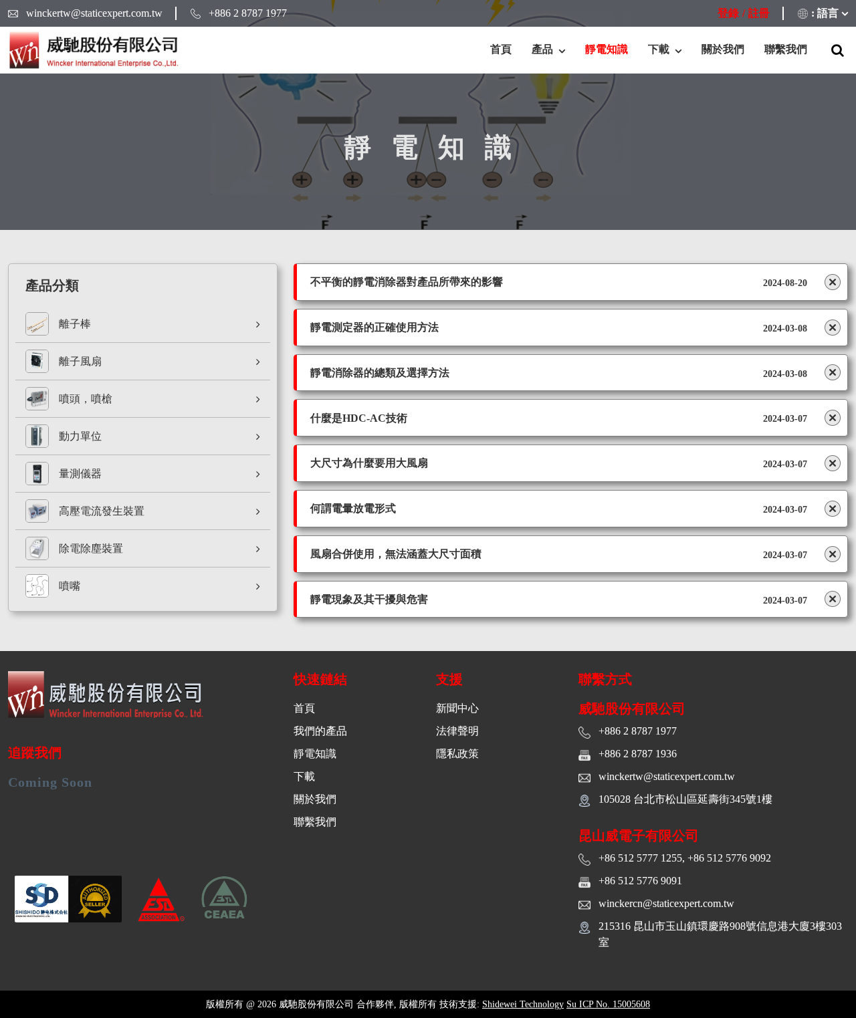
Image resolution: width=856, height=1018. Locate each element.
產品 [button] (544, 49)
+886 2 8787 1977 (248, 13)
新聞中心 (457, 708)
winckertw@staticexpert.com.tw (94, 13)
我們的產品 (320, 731)
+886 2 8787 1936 (638, 753)
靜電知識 (606, 49)
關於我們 (723, 49)
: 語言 (825, 13)
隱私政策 (457, 753)
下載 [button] (660, 49)
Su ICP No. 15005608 (608, 1004)
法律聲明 (457, 731)
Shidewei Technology (523, 1004)
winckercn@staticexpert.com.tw (666, 903)
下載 (304, 776)
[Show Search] (837, 50)
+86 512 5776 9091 (640, 880)
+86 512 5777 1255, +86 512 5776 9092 (685, 858)
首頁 (501, 49)
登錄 (728, 13)
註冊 (759, 13)
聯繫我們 (785, 49)
